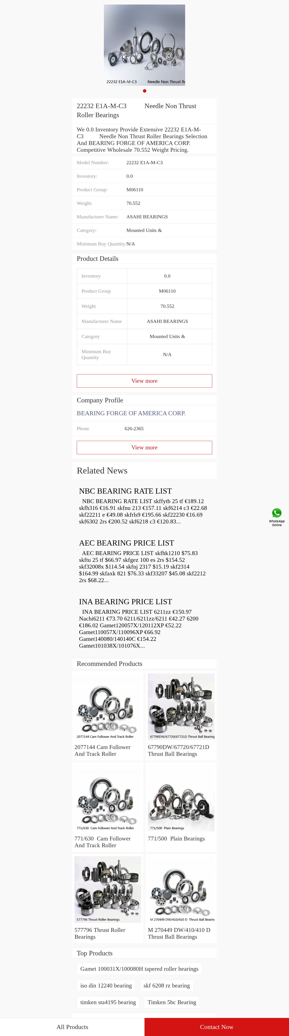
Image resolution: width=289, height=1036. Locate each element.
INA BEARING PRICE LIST (125, 601)
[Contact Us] (277, 518)
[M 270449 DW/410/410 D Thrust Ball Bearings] (181, 923)
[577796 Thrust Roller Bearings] (107, 923)
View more (144, 381)
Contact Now (216, 1026)
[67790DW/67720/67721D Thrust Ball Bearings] (181, 740)
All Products (72, 1026)
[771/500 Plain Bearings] (181, 831)
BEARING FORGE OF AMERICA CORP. (131, 413)
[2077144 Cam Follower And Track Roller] (107, 740)
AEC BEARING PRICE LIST (126, 543)
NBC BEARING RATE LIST (125, 491)
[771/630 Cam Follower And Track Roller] (107, 831)
